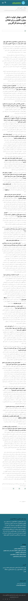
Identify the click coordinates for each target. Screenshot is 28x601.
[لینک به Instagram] (14, 599)
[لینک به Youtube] (5, 599)
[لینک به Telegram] (12, 599)
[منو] (3, 3)
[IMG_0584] (14, 34)
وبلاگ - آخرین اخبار (21, 8)
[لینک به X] (7, 599)
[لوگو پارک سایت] (16, 3)
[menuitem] (5, 3)
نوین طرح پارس (12, 597)
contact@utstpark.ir (21, 585)
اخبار (25, 25)
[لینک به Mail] (3, 599)
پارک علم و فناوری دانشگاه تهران (10, 595)
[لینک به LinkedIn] (10, 599)
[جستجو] (5, 3)
